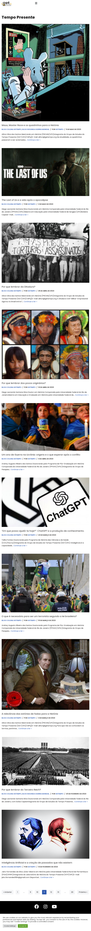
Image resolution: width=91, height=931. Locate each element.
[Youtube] (54, 906)
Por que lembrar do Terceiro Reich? (21, 789)
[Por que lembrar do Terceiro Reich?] (45, 761)
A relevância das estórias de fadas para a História (30, 713)
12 (51, 892)
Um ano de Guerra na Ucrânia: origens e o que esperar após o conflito (41, 454)
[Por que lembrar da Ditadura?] (45, 253)
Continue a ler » (33, 140)
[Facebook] (36, 906)
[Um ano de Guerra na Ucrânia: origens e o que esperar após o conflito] (45, 427)
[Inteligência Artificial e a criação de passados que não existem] (45, 834)
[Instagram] (45, 906)
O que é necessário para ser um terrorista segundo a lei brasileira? (39, 616)
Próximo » (83, 892)
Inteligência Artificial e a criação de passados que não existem (37, 862)
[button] (36, 3)
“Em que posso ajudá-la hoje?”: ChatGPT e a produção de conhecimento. (43, 530)
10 (37, 892)
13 (58, 892)
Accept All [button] (22, 926)
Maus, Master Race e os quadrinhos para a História (30, 125)
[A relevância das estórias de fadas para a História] (45, 674)
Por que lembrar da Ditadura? (18, 286)
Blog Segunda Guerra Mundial (35, 129)
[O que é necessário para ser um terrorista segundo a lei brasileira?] (45, 583)
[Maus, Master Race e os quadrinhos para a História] (45, 72)
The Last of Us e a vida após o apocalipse (25, 200)
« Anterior (7, 892)
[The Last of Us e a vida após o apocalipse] (45, 172)
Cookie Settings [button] (9, 926)
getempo (59, 129)
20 (72, 892)
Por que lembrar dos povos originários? (24, 383)
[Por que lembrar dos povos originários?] (45, 344)
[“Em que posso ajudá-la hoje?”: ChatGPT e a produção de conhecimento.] (45, 502)
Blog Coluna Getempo (12, 129)
